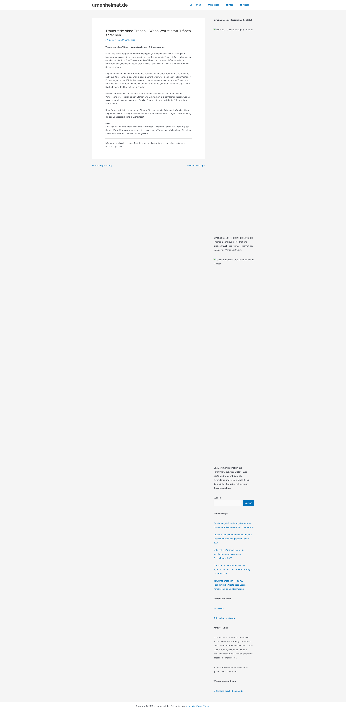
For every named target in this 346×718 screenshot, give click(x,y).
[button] (202, 5)
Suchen (217, 497)
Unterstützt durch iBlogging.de (228, 691)
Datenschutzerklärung (224, 618)
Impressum (219, 608)
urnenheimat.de (110, 5)
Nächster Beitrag (196, 165)
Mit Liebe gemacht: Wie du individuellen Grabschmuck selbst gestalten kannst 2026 (233, 538)
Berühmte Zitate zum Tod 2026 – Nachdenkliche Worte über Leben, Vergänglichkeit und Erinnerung (230, 585)
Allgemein (111, 40)
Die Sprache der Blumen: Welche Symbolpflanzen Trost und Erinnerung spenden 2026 (232, 569)
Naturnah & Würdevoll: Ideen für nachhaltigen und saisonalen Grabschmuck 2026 (229, 554)
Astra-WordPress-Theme (198, 706)
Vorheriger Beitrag (102, 165)
